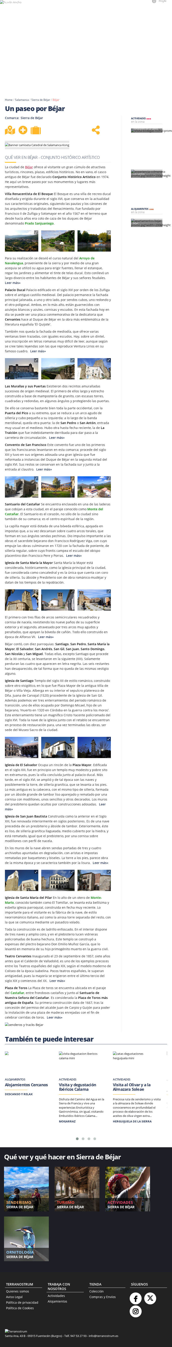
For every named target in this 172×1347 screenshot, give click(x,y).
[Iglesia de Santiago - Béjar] (58, 600)
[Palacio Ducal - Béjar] (21, 368)
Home (9, 100)
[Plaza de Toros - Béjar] (94, 880)
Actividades (56, 1296)
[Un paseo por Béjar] (21, 241)
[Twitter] (150, 1296)
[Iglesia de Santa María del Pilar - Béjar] (94, 747)
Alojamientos (57, 1301)
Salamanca (22, 100)
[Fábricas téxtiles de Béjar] (58, 241)
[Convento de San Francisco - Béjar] (58, 487)
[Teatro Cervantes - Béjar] (58, 880)
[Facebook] (135, 1296)
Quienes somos (17, 1291)
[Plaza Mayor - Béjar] (21, 747)
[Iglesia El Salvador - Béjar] (94, 600)
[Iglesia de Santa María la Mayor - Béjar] (21, 600)
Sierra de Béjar (40, 100)
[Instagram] (135, 1309)
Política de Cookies (20, 1308)
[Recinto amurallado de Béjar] (58, 368)
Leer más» (37, 351)
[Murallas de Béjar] (94, 368)
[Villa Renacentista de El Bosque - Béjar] (94, 241)
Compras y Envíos (102, 1297)
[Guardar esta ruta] (22, 130)
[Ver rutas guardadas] (36, 130)
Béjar (56, 100)
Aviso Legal (14, 1297)
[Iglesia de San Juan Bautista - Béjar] (58, 747)
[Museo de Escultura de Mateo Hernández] (21, 880)
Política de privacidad (22, 1302)
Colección (96, 1291)
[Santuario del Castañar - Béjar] (94, 487)
